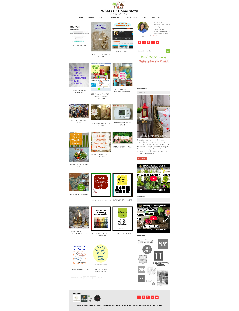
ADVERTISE (135, 305)
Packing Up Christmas (79, 194)
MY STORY (85, 305)
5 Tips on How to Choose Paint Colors (101, 235)
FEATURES (153, 305)
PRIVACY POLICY (144, 305)
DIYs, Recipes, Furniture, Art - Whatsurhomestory (119, 7)
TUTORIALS (99, 305)
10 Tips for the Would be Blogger (79, 166)
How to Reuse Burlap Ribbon (101, 55)
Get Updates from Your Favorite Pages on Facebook (100, 96)
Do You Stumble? (122, 52)
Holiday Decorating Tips (101, 200)
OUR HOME (92, 305)
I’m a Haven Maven (79, 45)
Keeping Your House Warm (122, 124)
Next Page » (101, 278)
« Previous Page (76, 278)
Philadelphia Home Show (79, 122)
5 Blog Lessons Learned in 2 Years (100, 156)
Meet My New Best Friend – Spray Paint (122, 90)
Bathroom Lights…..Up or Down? (100, 124)
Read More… (156, 36)
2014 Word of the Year (122, 147)
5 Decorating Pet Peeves (79, 269)
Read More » (142, 158)
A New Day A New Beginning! (79, 91)
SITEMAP (159, 305)
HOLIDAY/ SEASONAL (109, 305)
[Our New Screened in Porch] (153, 116)
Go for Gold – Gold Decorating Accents (79, 232)
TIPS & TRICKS (126, 305)
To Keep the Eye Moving (122, 234)
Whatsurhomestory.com (118, 308)
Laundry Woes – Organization (100, 270)
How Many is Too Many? (122, 200)
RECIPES (118, 305)
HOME (79, 305)
